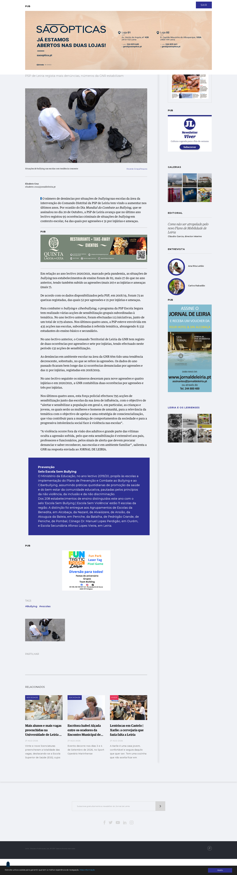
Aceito (220, 870)
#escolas (44, 606)
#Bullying (31, 606)
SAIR (204, 5)
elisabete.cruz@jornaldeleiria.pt (40, 187)
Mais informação (87, 870)
